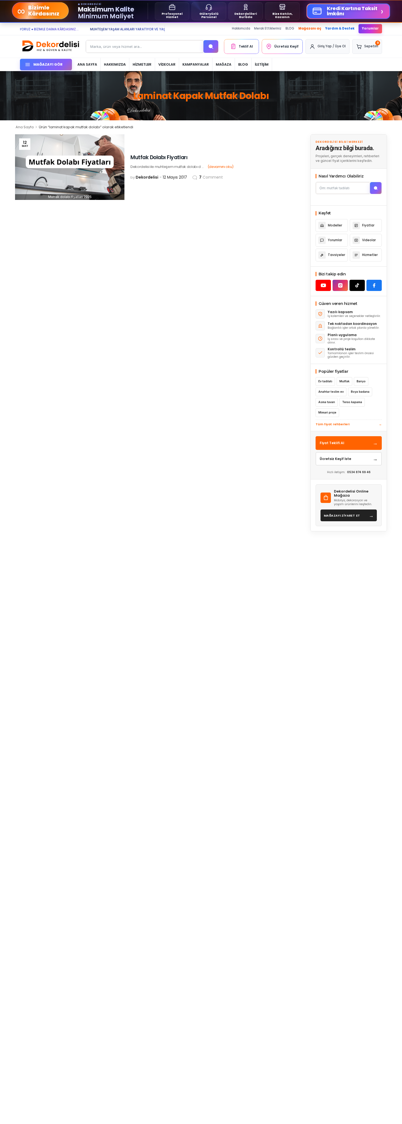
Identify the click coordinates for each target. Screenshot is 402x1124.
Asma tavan (326, 402)
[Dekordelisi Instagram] (340, 285)
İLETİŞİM (262, 64)
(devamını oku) (221, 166)
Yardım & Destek (339, 28)
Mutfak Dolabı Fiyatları (158, 157)
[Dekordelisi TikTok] (357, 285)
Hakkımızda (241, 28)
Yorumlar (370, 28)
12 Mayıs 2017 (175, 177)
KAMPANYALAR (195, 64)
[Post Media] (69, 167)
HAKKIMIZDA (115, 64)
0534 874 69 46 (359, 472)
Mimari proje (327, 412)
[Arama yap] (210, 46)
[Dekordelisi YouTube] (323, 285)
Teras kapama (352, 402)
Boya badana (360, 392)
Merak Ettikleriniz (267, 28)
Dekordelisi (147, 177)
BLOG (290, 28)
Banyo (361, 381)
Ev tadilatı (325, 381)
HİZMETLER (142, 64)
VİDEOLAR (167, 64)
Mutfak (344, 381)
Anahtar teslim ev (331, 392)
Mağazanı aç (309, 28)
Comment (211, 177)
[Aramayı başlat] (375, 188)
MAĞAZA (223, 64)
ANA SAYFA (87, 64)
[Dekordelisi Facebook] (374, 285)
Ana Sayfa (25, 127)
